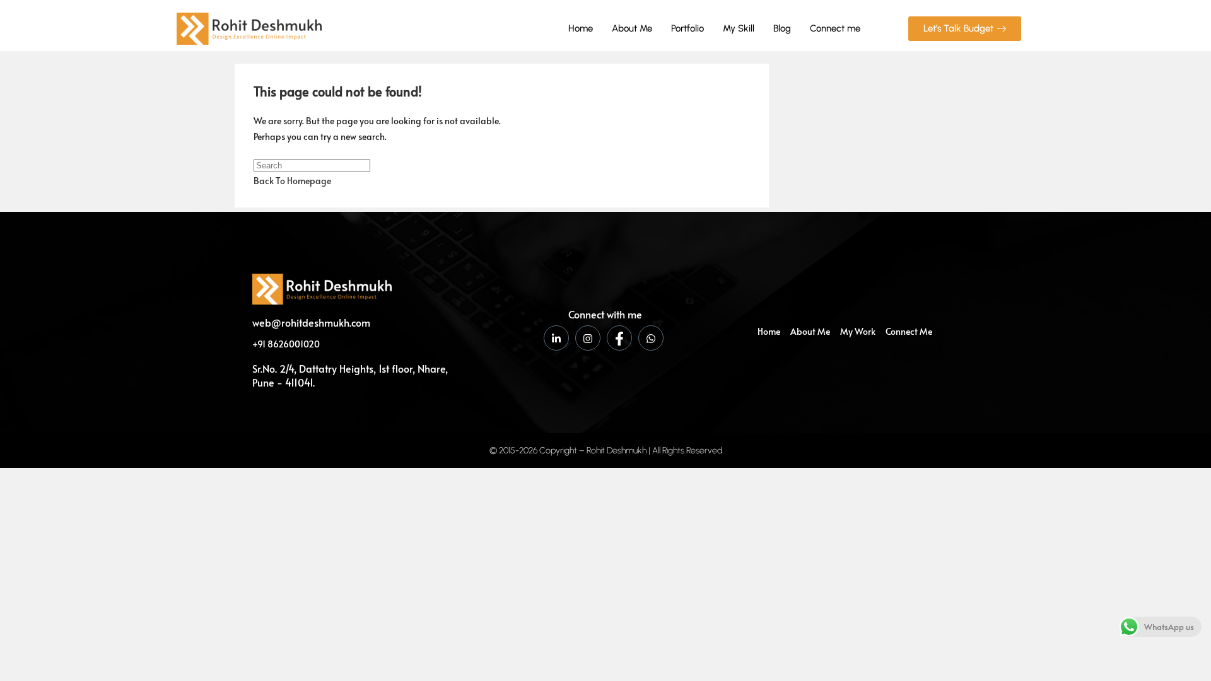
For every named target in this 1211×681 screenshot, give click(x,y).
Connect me (835, 28)
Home (580, 28)
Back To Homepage (292, 181)
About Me (632, 28)
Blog (782, 28)
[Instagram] (587, 338)
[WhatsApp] (651, 338)
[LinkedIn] (556, 338)
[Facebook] (619, 338)
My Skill (738, 28)
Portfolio (687, 28)
